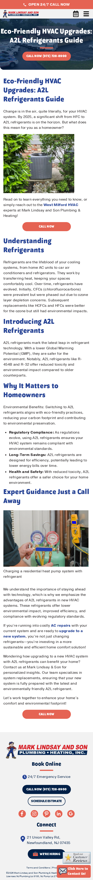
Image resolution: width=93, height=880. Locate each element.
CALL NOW (46, 226)
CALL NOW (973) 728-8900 (46, 56)
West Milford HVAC (61, 204)
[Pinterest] (46, 813)
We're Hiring (49, 854)
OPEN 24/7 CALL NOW (48, 4)
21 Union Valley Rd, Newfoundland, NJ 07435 (48, 840)
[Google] (71, 813)
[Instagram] (34, 813)
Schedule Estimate (46, 801)
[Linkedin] (58, 813)
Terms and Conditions (38, 867)
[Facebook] (22, 813)
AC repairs (61, 625)
